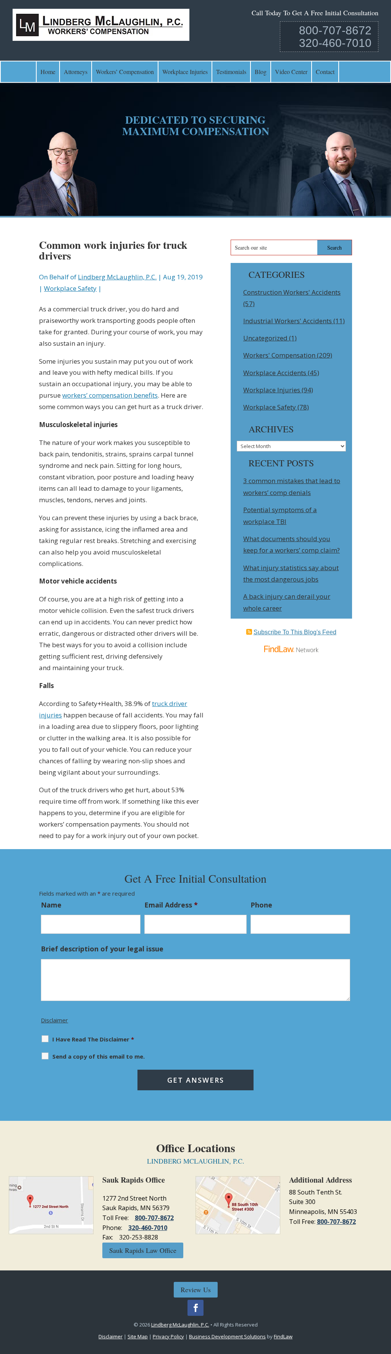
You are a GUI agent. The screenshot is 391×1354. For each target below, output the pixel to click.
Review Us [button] (196, 1289)
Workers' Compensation (279, 355)
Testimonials (231, 71)
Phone (261, 904)
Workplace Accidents (274, 372)
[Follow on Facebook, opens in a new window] (195, 1308)
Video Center (291, 71)
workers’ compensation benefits (110, 395)
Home (47, 71)
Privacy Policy (168, 1336)
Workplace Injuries (185, 71)
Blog (261, 71)
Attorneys (75, 71)
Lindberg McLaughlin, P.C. (117, 276)
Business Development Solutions (227, 1336)
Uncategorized (265, 338)
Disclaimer (54, 1020)
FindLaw (283, 1336)
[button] (383, 1298)
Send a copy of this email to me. (98, 1056)
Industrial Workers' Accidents (287, 320)
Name (51, 904)
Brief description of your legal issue (102, 948)
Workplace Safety (70, 288)
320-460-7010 (335, 43)
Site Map (138, 1336)
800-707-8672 (335, 30)
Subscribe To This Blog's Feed (295, 632)
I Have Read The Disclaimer (93, 1039)
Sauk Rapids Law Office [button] (142, 1250)
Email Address (171, 904)
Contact (325, 71)
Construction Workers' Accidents (292, 292)
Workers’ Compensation (125, 71)
